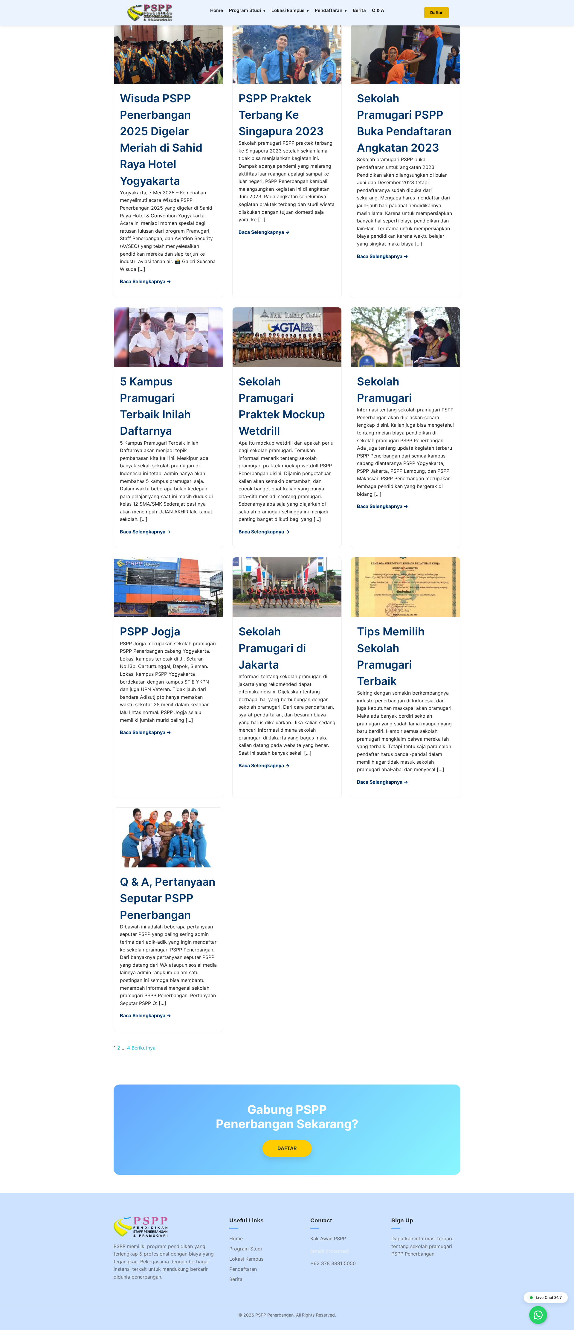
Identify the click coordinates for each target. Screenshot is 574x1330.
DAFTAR (287, 1148)
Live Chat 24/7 (549, 1297)
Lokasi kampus (287, 10)
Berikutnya (143, 1048)
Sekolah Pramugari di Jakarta (272, 648)
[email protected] (330, 1251)
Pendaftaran (328, 10)
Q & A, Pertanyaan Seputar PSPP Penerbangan (167, 898)
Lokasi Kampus (246, 1259)
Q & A (378, 10)
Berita (359, 10)
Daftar (436, 12)
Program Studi (245, 10)
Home (216, 10)
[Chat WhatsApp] (538, 1315)
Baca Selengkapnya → (145, 281)
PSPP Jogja (150, 631)
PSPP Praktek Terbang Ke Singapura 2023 (281, 114)
